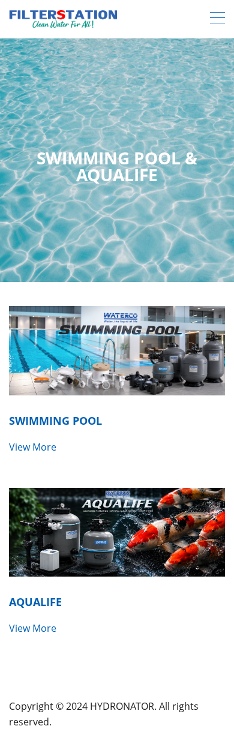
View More (32, 447)
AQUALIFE (35, 602)
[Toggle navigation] (217, 19)
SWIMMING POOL (55, 420)
